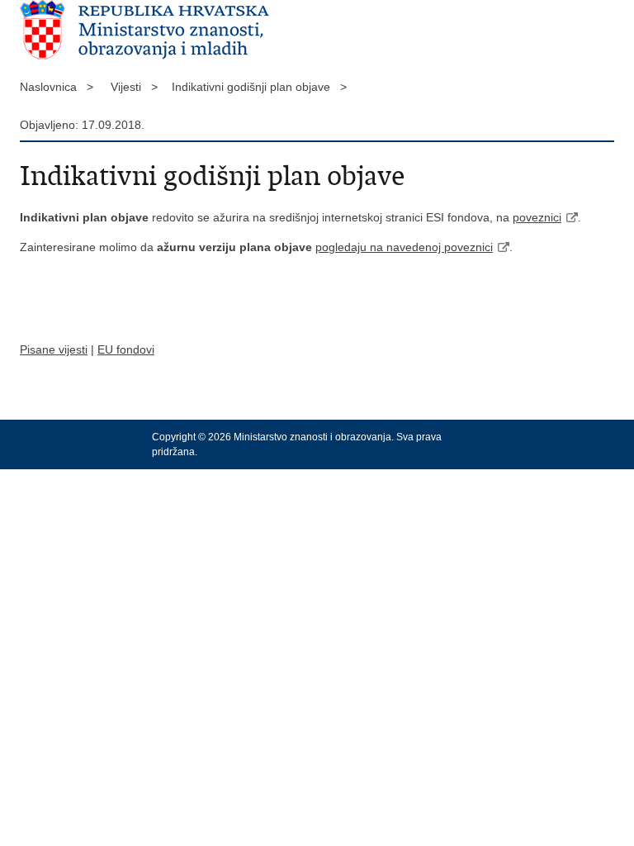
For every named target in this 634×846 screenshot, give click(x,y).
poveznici (537, 217)
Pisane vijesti (54, 349)
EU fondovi (125, 349)
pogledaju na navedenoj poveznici (404, 247)
